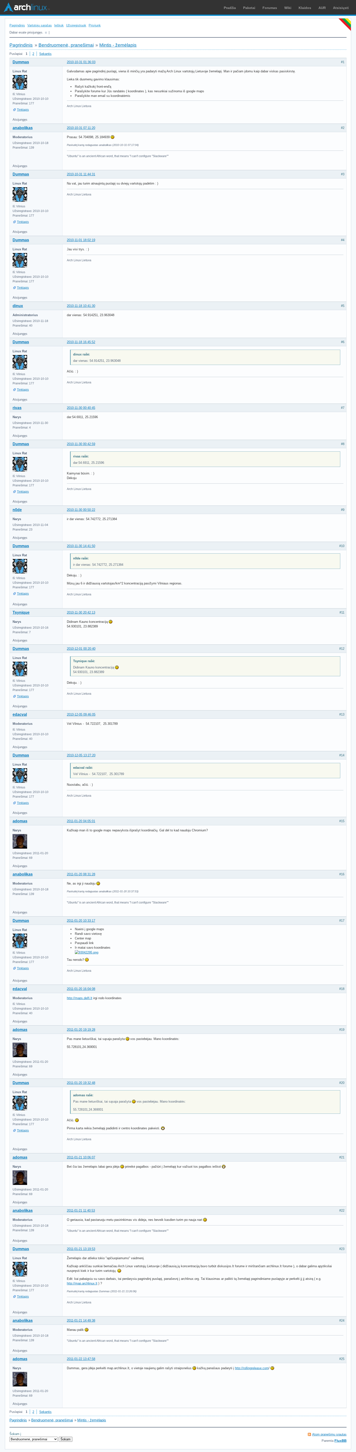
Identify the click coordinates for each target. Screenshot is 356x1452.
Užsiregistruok (76, 25)
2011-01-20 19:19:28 (81, 1029)
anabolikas (23, 128)
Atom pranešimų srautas (329, 1434)
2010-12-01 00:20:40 (81, 648)
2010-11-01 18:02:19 (81, 240)
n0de (17, 510)
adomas (20, 821)
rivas (17, 408)
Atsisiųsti (341, 8)
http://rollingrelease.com (252, 1368)
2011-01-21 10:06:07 (81, 1157)
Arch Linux (27, 7)
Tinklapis (23, 109)
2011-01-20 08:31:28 (81, 874)
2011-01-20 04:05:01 (81, 821)
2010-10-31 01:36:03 (81, 62)
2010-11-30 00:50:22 (81, 510)
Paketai (249, 8)
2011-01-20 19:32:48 (81, 1083)
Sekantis (45, 54)
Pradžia (230, 8)
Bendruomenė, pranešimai (66, 45)
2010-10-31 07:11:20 (81, 128)
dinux (18, 306)
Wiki (287, 8)
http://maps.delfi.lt (79, 998)
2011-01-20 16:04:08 (81, 989)
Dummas (21, 62)
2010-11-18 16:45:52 (81, 342)
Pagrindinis (17, 25)
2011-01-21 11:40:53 (81, 1210)
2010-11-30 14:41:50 (81, 546)
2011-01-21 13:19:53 (81, 1249)
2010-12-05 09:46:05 (81, 714)
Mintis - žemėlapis (118, 45)
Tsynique (21, 612)
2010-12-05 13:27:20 (81, 755)
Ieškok (59, 25)
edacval (20, 714)
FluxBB (340, 1441)
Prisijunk (95, 25)
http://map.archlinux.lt (82, 1283)
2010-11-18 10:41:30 (81, 306)
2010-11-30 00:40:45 (81, 408)
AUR (322, 8)
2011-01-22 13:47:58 (81, 1359)
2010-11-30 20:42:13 (81, 612)
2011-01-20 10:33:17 (81, 920)
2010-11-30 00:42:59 (81, 444)
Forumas (270, 8)
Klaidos (305, 8)
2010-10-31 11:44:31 (81, 174)
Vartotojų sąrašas (39, 25)
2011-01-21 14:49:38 (81, 1320)
